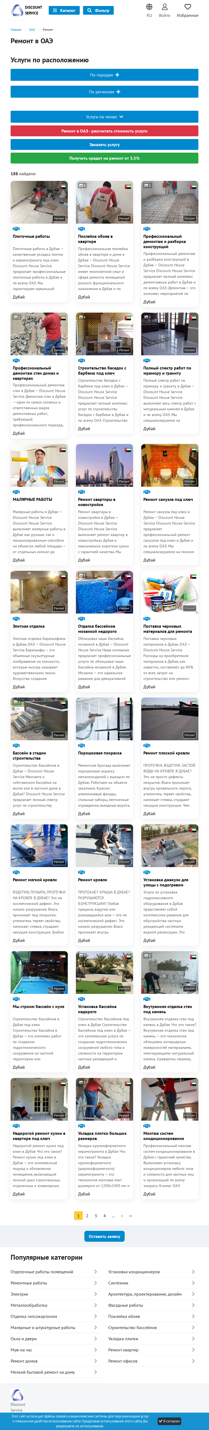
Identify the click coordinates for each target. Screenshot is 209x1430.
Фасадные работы (125, 1305)
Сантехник (118, 1283)
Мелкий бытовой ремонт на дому (43, 1372)
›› (130, 1215)
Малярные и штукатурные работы (43, 1327)
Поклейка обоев (124, 1316)
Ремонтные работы (29, 1283)
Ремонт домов (24, 1361)
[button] (149, 10)
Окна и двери (24, 1338)
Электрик (19, 1294)
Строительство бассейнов (132, 1327)
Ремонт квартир (123, 1349)
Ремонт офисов (122, 1361)
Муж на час (21, 1349)
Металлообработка (29, 1305)
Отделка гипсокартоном (34, 1316)
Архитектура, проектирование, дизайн (145, 1294)
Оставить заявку (104, 1236)
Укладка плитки (123, 1338)
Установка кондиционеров (134, 1271)
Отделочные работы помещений (42, 1271)
